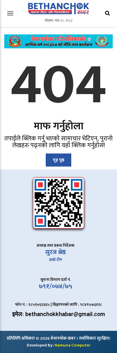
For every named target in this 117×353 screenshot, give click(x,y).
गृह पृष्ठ (58, 160)
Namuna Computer (73, 345)
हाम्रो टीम (55, 259)
